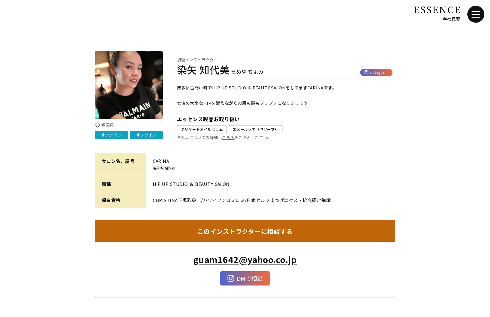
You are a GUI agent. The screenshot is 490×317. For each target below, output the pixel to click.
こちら (228, 137)
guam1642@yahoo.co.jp (245, 259)
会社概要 (451, 19)
